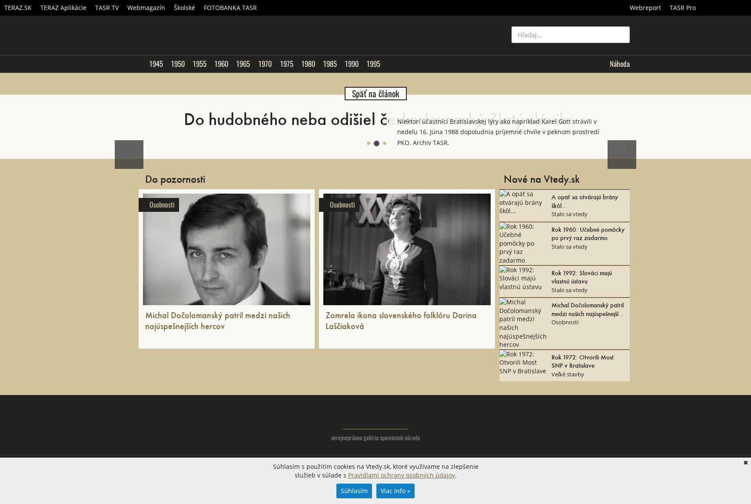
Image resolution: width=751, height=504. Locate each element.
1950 (178, 64)
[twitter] (588, 423)
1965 (243, 64)
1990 (352, 64)
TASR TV (107, 7)
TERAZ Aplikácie (63, 7)
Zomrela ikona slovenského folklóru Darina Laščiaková (401, 320)
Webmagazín (146, 7)
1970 (265, 64)
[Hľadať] (620, 34)
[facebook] (605, 423)
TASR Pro (683, 7)
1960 (221, 64)
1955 (199, 64)
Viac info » (395, 491)
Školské (184, 7)
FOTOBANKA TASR (230, 7)
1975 (286, 64)
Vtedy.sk (375, 416)
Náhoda (620, 64)
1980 (308, 64)
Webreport (645, 7)
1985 (330, 64)
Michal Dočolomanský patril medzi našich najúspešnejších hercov (217, 320)
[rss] (623, 423)
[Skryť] (621, 117)
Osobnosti (162, 204)
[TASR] (725, 8)
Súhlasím (354, 491)
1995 (373, 64)
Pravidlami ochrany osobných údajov (401, 475)
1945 (156, 64)
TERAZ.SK (18, 7)
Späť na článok (375, 93)
